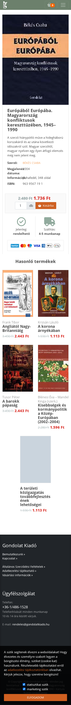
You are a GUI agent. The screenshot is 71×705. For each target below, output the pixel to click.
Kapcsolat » (9, 558)
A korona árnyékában (49, 326)
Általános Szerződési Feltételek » (23, 566)
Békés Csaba (31, 163)
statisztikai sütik (37, 684)
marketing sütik (37, 689)
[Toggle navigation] (63, 5)
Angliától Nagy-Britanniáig (16, 326)
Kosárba (47, 205)
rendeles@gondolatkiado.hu (31, 624)
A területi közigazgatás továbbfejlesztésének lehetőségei (35, 496)
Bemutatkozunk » (13, 554)
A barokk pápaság (11, 401)
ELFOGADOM (35, 697)
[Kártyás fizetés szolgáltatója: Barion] (35, 245)
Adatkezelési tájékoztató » (19, 571)
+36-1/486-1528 (15, 607)
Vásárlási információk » (17, 575)
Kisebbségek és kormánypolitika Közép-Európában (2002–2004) (53, 409)
